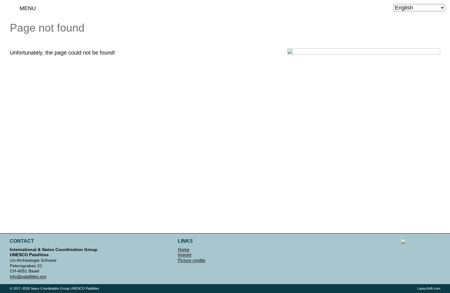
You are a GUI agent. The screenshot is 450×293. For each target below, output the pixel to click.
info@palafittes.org (28, 276)
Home (183, 249)
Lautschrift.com (428, 288)
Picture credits (191, 260)
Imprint (184, 254)
